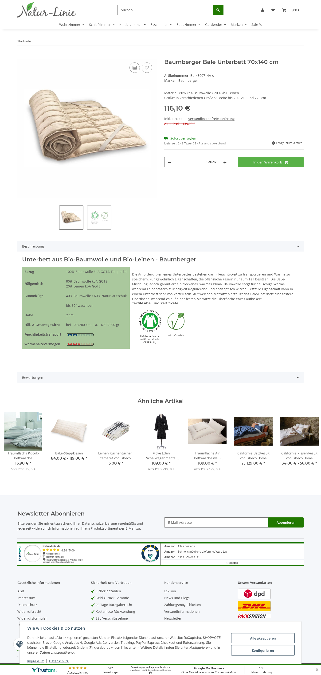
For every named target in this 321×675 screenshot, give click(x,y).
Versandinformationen (182, 611)
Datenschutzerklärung (99, 523)
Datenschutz (27, 604)
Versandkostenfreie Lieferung (211, 118)
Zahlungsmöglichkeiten (182, 604)
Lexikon (170, 591)
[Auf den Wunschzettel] (147, 67)
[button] (262, 10)
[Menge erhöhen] (225, 162)
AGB (20, 591)
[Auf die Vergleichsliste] (134, 67)
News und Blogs (177, 598)
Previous (12, 444)
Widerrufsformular (32, 618)
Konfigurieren (263, 650)
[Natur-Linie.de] (46, 10)
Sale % (256, 24)
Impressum (26, 598)
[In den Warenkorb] (21, 56)
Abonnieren (286, 522)
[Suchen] (218, 10)
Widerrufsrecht (29, 611)
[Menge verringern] (169, 162)
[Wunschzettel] (273, 10)
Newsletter (172, 618)
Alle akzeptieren (263, 638)
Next (309, 444)
